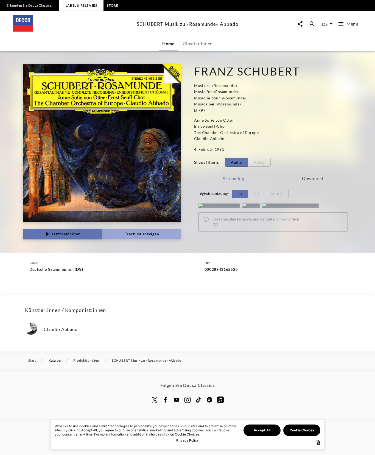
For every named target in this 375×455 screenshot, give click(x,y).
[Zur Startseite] (72, 29)
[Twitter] (154, 399)
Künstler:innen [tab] (197, 43)
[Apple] (220, 399)
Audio (236, 162)
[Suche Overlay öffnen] (312, 24)
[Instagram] (187, 399)
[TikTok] (198, 399)
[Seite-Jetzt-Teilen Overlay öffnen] (300, 24)
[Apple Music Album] (219, 205)
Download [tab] (312, 178)
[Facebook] (165, 399)
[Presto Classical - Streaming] (290, 205)
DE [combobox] (325, 24)
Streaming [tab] (233, 178)
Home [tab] (168, 43)
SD (240, 194)
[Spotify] (251, 205)
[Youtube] (176, 399)
